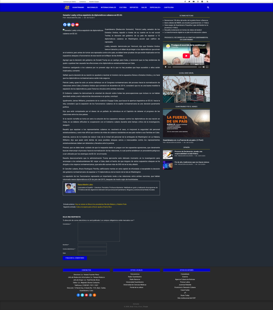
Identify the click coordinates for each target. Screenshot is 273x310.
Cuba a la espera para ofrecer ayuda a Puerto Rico (94, 207)
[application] (186, 56)
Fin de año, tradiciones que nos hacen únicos (192, 162)
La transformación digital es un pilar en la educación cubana (186, 32)
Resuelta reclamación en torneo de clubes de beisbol (183, 30)
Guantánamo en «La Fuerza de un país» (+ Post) (183, 140)
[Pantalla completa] (207, 67)
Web (64, 253)
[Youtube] (77, 24)
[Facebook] (65, 24)
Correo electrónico (69, 249)
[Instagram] (73, 24)
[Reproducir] (166, 67)
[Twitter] (69, 24)
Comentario (67, 224)
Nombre (66, 245)
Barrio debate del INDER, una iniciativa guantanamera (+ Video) (187, 23)
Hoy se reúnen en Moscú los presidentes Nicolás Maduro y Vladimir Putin (101, 204)
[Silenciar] (204, 67)
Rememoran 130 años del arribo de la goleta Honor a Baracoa (186, 20)
